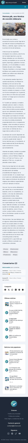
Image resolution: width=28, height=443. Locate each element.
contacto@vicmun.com (14, 426)
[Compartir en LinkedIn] (16, 290)
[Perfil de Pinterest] (12, 434)
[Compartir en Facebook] (5, 290)
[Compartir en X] (9, 290)
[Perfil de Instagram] (8, 434)
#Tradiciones (7, 254)
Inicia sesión (6, 267)
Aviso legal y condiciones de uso (14, 418)
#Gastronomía (14, 249)
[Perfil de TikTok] (16, 434)
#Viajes (15, 254)
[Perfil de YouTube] (20, 434)
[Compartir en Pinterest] (19, 290)
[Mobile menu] (25, 6)
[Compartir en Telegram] (23, 290)
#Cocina (5, 249)
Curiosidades (6, 13)
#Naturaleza (13, 252)
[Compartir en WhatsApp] (12, 290)
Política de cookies (14, 416)
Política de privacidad (14, 413)
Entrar (24, 2)
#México (5, 252)
